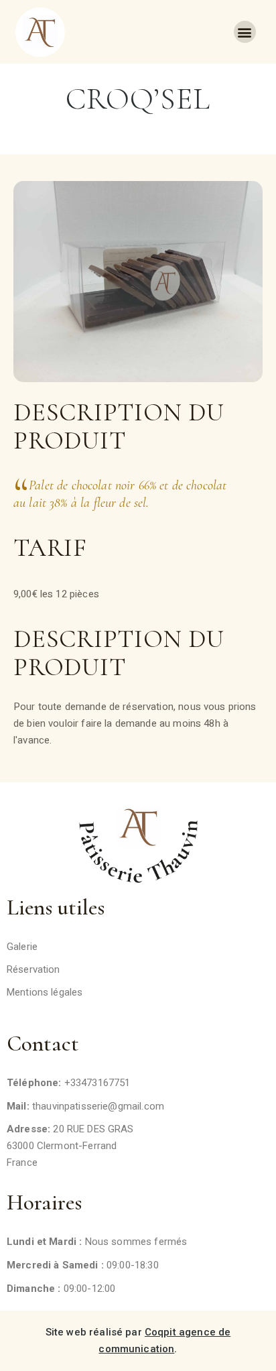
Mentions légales (44, 992)
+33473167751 (97, 1083)
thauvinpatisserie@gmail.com (98, 1106)
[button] (245, 32)
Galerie (22, 947)
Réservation (33, 969)
